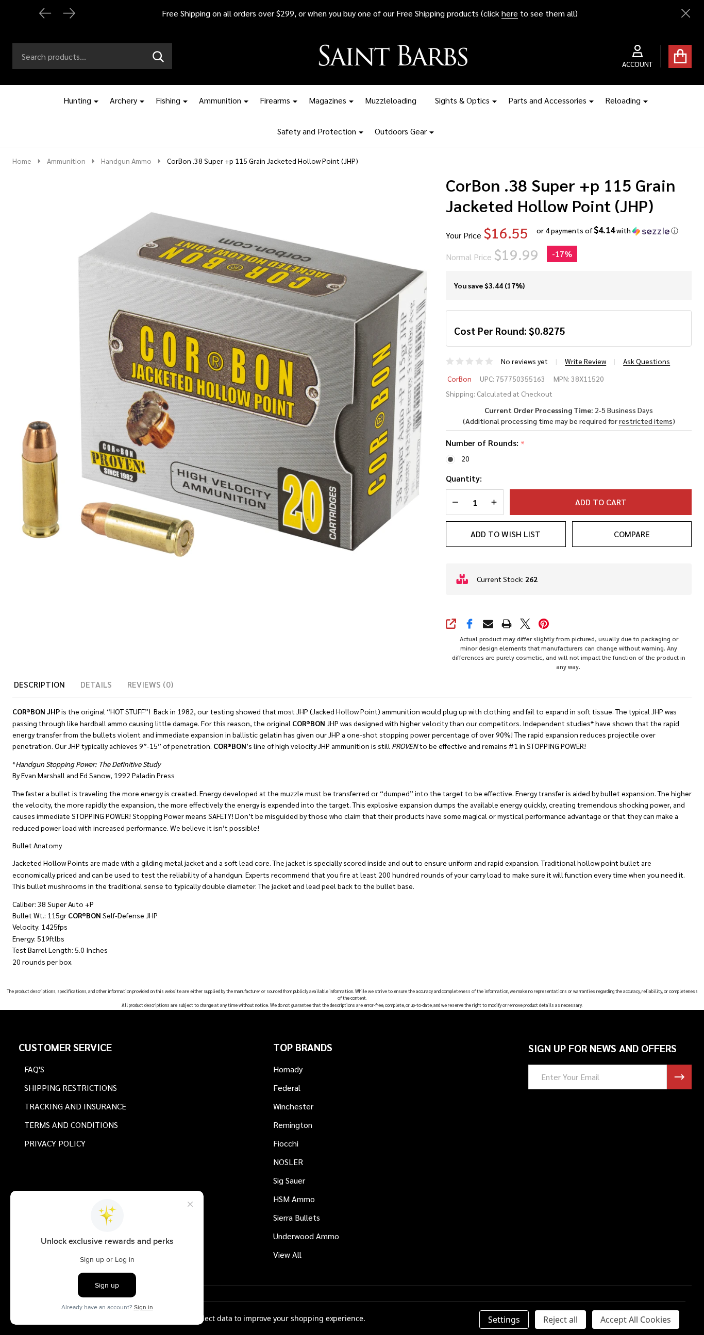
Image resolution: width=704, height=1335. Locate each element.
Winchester (293, 1106)
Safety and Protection (316, 131)
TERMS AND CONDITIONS (71, 1124)
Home (21, 160)
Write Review (585, 361)
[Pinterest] (544, 624)
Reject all (560, 1319)
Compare (632, 533)
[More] (92, 100)
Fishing (168, 100)
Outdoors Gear (401, 131)
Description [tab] (39, 684)
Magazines (327, 100)
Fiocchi (285, 1143)
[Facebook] (469, 624)
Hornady (288, 1069)
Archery (123, 100)
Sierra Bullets (296, 1217)
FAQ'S (34, 1069)
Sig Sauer (289, 1180)
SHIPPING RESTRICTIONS (70, 1087)
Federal (286, 1087)
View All (287, 1254)
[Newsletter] (679, 1077)
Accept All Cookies (635, 1319)
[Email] (488, 624)
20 (465, 458)
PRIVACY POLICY (55, 1143)
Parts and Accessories (547, 100)
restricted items (646, 420)
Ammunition (220, 100)
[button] (607, 230)
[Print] (506, 624)
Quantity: (464, 478)
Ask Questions (646, 361)
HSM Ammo (294, 1198)
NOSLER (288, 1161)
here (509, 13)
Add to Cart (601, 502)
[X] (525, 624)
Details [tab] (96, 684)
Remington (292, 1124)
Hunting (77, 100)
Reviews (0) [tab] (150, 684)
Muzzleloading (390, 100)
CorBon (459, 378)
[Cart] (680, 56)
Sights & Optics (462, 100)
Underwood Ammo (306, 1235)
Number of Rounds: (485, 443)
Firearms (275, 100)
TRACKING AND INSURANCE (75, 1106)
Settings (504, 1319)
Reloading (623, 100)
